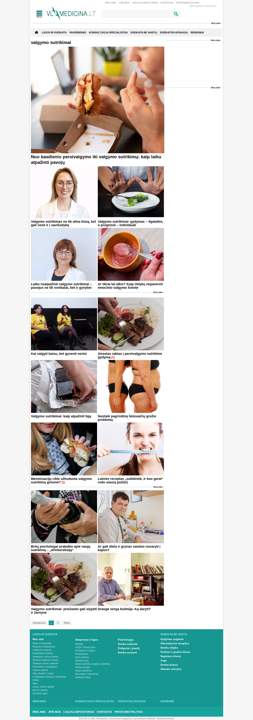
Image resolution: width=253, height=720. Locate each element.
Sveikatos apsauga (132, 701)
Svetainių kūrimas (165, 718)
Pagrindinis (77, 32)
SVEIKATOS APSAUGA (174, 32)
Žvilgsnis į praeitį (129, 648)
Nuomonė (167, 701)
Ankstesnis (39, 622)
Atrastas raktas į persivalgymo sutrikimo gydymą (130, 355)
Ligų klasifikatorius (145, 2)
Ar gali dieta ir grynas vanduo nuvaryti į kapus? (129, 548)
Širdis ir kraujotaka (42, 643)
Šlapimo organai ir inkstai (45, 660)
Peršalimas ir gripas (85, 650)
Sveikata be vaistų (173, 634)
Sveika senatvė (127, 652)
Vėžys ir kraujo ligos (85, 647)
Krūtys (36, 680)
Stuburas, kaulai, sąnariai (45, 663)
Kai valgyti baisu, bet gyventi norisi (59, 354)
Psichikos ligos (40, 693)
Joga (163, 660)
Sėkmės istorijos (170, 668)
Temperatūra (81, 654)
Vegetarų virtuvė (170, 656)
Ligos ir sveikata (54, 32)
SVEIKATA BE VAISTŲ (143, 32)
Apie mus (124, 2)
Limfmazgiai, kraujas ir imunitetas (49, 676)
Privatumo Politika (188, 2)
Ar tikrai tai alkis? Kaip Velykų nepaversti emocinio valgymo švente (130, 285)
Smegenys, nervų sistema (46, 656)
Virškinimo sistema (42, 650)
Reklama (110, 2)
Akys (35, 683)
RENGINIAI (197, 32)
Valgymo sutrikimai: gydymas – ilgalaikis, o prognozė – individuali (130, 223)
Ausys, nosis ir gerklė (43, 686)
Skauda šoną (82, 660)
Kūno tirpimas (82, 657)
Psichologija (126, 639)
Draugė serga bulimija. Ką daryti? (124, 609)
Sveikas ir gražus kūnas (175, 651)
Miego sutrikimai (83, 670)
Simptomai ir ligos (86, 639)
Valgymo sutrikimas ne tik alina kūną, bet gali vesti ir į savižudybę (63, 223)
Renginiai (39, 701)
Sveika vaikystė (127, 643)
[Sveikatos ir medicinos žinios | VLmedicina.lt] (71, 13)
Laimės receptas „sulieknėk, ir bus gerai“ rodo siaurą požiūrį (130, 480)
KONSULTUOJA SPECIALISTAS (108, 32)
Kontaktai (167, 2)
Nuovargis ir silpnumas (86, 674)
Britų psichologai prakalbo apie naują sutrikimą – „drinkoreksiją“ (60, 548)
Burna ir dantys (40, 690)
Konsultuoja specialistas (94, 701)
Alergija (79, 644)
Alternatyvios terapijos (174, 643)
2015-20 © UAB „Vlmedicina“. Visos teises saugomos (105, 718)
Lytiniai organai (40, 670)
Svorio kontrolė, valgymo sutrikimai (92, 664)
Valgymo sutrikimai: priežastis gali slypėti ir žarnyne (64, 610)
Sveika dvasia (169, 664)
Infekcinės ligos (83, 677)
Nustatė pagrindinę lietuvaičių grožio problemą (127, 418)
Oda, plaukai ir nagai (43, 673)
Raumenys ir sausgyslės (45, 666)
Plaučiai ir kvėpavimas (44, 646)
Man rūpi (38, 639)
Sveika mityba (169, 647)
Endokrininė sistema (43, 653)
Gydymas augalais (172, 639)
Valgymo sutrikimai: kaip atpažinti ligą (61, 416)
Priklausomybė (82, 667)
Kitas (67, 622)
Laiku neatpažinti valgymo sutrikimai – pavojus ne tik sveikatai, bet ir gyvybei (61, 285)
